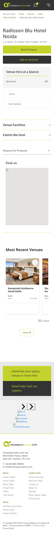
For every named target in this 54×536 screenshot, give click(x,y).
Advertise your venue (12, 506)
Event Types (8, 484)
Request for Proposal (15, 150)
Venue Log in (9, 509)
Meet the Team (35, 480)
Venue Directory (36, 477)
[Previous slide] (23, 406)
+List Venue (8, 495)
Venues (30, 14)
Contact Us (34, 484)
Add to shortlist (29, 59)
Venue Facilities (14, 125)
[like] (35, 263)
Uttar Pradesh (9, 17)
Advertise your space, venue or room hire (26, 373)
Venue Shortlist (10, 513)
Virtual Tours (8, 487)
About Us (33, 487)
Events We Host (14, 135)
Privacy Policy (8, 528)
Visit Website (14, 103)
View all (27, 332)
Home (21, 14)
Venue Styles (9, 480)
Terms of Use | (39, 525)
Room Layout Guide (37, 495)
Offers (5, 491)
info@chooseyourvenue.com (18, 466)
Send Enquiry (29, 49)
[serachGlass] (42, 5)
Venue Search (9, 477)
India (40, 14)
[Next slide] (31, 406)
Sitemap (32, 491)
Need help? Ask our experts (24, 388)
